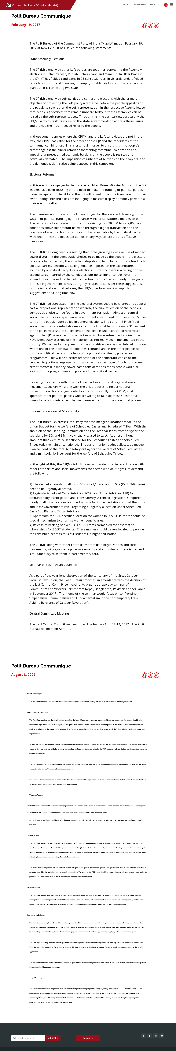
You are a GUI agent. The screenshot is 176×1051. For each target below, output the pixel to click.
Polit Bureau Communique (41, 16)
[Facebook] (144, 25)
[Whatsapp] (156, 25)
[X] (150, 25)
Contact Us (88, 1038)
